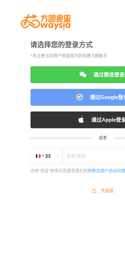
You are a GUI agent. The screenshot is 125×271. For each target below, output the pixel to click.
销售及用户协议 (102, 171)
